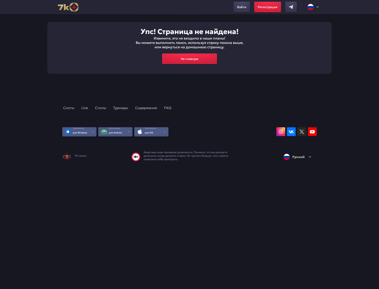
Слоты (68, 108)
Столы (100, 108)
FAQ (167, 108)
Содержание (146, 108)
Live (84, 108)
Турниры (120, 108)
